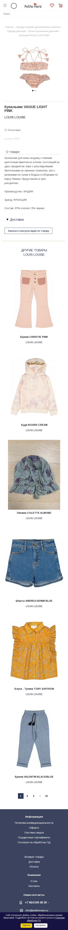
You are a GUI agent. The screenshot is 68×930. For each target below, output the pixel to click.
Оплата (34, 866)
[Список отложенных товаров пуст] (54, 5)
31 (46, 796)
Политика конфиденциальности (34, 822)
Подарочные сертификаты (34, 837)
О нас (34, 881)
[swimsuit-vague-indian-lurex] (34, 68)
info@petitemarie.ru (37, 910)
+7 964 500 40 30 (36, 902)
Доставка (34, 861)
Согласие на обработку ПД (34, 842)
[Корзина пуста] (62, 5)
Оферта (34, 827)
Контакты (34, 885)
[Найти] (63, 13)
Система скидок (34, 832)
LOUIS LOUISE (15, 117)
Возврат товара (34, 856)
